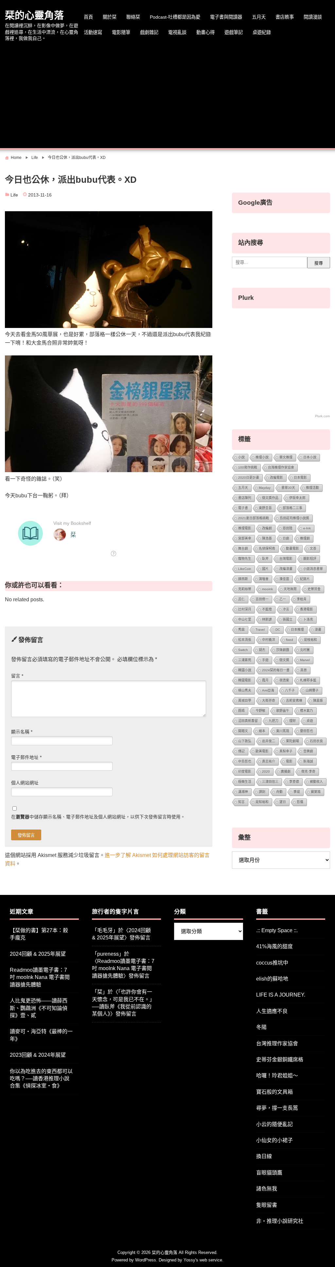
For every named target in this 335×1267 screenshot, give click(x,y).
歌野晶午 (282, 710)
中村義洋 (268, 640)
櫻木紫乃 (306, 710)
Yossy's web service (203, 1260)
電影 (289, 761)
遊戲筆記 (233, 32)
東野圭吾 (265, 508)
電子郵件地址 (26, 757)
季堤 (296, 792)
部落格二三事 (292, 508)
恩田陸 (287, 528)
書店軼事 (284, 17)
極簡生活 (244, 781)
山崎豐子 (312, 690)
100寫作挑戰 (247, 467)
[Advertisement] (167, 96)
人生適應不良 (272, 1011)
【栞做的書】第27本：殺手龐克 (39, 934)
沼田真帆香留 (248, 721)
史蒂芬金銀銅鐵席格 (279, 1059)
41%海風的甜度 (274, 946)
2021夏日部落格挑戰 (253, 518)
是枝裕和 (310, 640)
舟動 (279, 792)
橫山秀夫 (244, 690)
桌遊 (310, 721)
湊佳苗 (284, 579)
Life (14, 195)
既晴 (241, 710)
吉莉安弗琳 (294, 700)
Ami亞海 (268, 690)
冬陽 (261, 1027)
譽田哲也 (306, 731)
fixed (289, 640)
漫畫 (318, 629)
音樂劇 (308, 751)
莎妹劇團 (282, 650)
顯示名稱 (21, 731)
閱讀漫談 (313, 17)
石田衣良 (316, 741)
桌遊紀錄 (262, 32)
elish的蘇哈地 (272, 979)
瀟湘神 (243, 792)
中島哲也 (244, 761)
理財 (292, 721)
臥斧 (265, 558)
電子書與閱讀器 (226, 17)
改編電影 (276, 477)
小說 (241, 457)
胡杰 (262, 650)
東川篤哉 (282, 731)
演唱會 (264, 579)
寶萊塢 (316, 792)
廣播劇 (286, 771)
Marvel (305, 660)
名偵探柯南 (267, 548)
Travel (260, 629)
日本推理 (297, 629)
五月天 (259, 17)
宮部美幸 (244, 538)
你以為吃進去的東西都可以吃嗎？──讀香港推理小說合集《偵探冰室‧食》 (41, 1079)
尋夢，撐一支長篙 (277, 1108)
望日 (282, 802)
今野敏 (260, 710)
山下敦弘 (244, 741)
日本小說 (309, 457)
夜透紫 (284, 680)
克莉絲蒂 (244, 589)
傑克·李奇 (308, 771)
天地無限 (290, 589)
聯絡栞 (133, 17)
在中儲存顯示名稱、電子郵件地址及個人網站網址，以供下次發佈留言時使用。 (98, 816)
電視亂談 (177, 32)
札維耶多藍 (308, 680)
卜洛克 (308, 619)
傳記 (241, 751)
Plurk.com (322, 416)
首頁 (88, 17)
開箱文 (243, 731)
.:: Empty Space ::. (277, 930)
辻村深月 (244, 609)
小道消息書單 (313, 569)
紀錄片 (305, 579)
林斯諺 (267, 619)
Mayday (265, 487)
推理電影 (244, 528)
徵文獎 (284, 660)
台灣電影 (285, 558)
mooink (267, 589)
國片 (265, 569)
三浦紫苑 (244, 660)
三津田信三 (270, 781)
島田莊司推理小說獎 (294, 518)
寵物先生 (244, 558)
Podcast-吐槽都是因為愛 (175, 17)
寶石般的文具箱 (274, 1092)
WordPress (145, 1260)
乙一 (282, 599)
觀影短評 (309, 558)
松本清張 (244, 640)
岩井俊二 (268, 741)
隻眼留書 (266, 1205)
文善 (313, 548)
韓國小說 (244, 670)
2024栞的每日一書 (276, 670)
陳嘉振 (318, 700)
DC (277, 629)
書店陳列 (244, 498)
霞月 (265, 680)
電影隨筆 (121, 32)
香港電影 (306, 609)
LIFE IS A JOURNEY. (280, 995)
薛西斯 (243, 579)
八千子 (290, 690)
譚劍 (262, 792)
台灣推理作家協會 (281, 467)
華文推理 (285, 457)
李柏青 (302, 599)
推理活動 (312, 487)
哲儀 (300, 802)
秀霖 (241, 629)
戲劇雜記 (149, 32)
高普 (303, 670)
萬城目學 (244, 700)
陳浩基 (267, 538)
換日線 (264, 1156)
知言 (241, 802)
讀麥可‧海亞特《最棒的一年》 (41, 1035)
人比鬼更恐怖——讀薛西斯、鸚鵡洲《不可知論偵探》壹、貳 (38, 1008)
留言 (17, 676)
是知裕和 (262, 802)
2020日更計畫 (248, 477)
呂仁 (241, 599)
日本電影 (300, 477)
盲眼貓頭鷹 (269, 1172)
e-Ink (307, 528)
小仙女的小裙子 (274, 1140)
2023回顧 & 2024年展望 (38, 1055)
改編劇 (267, 528)
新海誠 (308, 761)
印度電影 (244, 771)
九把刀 (273, 721)
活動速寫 (93, 32)
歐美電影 (262, 751)
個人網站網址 (25, 782)
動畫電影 (292, 548)
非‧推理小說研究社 (279, 1221)
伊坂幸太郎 (297, 498)
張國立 (287, 619)
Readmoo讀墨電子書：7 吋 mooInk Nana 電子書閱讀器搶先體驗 (40, 977)
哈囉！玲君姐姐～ (277, 1075)
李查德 (294, 781)
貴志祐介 (268, 761)
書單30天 (288, 487)
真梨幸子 (285, 751)
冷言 (286, 609)
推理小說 (262, 457)
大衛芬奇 (268, 700)
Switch (243, 650)
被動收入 (316, 781)
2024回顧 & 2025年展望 (38, 954)
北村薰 (305, 650)
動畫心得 (205, 32)
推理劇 (305, 538)
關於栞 (109, 17)
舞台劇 (243, 548)
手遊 (265, 660)
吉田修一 (262, 599)
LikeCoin (244, 569)
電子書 (243, 508)
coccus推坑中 (272, 963)
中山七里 (244, 619)
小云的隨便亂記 (274, 1124)
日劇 (286, 538)
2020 (266, 771)
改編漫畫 (285, 569)
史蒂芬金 (314, 589)
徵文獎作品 (270, 498)
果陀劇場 (292, 741)
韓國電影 (244, 680)
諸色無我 (266, 1188)
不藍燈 (267, 609)
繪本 (262, 731)
